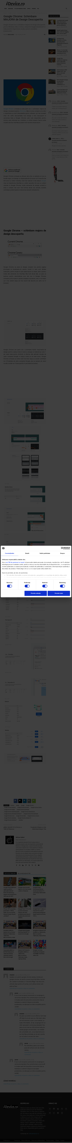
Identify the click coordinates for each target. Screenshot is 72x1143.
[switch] (27, 586)
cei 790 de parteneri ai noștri (15, 562)
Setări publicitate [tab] (45, 553)
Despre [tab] (62, 553)
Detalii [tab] (27, 553)
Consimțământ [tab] (9, 553)
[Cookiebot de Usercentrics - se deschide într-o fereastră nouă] (62, 548)
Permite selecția (36, 593)
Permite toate (59, 593)
